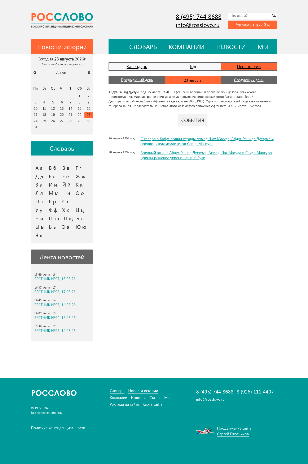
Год (193, 66)
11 (44, 108)
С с (65, 201)
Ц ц (80, 210)
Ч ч (39, 218)
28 (70, 121)
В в (65, 167)
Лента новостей (61, 257)
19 (53, 114)
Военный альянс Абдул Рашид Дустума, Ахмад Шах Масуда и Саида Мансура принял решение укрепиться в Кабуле (206, 155)
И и (53, 184)
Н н (66, 193)
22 (80, 114)
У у (38, 210)
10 (36, 108)
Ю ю (81, 226)
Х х (65, 210)
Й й (66, 184)
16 (89, 108)
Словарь (143, 46)
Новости (231, 46)
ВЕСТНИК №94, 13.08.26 (55, 317)
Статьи (154, 397)
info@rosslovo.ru (198, 25)
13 (62, 108)
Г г (78, 167)
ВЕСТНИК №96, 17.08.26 (55, 291)
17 (36, 114)
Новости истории (143, 390)
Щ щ (67, 218)
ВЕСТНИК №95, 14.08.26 (55, 304)
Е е (52, 176)
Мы (263, 46)
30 (89, 121)
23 (89, 114)
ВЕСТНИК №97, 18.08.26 (55, 278)
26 (53, 121)
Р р (52, 201)
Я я (38, 235)
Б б (52, 167)
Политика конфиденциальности (58, 427)
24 (36, 121)
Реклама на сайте (252, 24)
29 (80, 121)
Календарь (137, 66)
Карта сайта (152, 404)
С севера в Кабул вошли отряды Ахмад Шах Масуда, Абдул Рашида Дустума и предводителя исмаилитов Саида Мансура (207, 141)
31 (36, 127)
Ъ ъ (80, 218)
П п (39, 201)
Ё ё (65, 176)
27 (62, 121)
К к (79, 184)
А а (39, 167)
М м (53, 193)
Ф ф (53, 210)
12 (53, 108)
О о (80, 193)
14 (70, 108)
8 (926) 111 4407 (255, 391)
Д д (39, 176)
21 (70, 114)
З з (38, 184)
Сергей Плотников (233, 433)
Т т (79, 201)
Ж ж (80, 176)
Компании (186, 46)
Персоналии (249, 66)
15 (80, 108)
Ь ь (52, 226)
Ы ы (39, 226)
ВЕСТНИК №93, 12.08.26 (55, 330)
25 (44, 121)
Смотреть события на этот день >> (62, 64)
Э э (65, 226)
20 (62, 114)
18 (44, 114)
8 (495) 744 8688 (198, 16)
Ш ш (54, 218)
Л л (39, 193)
